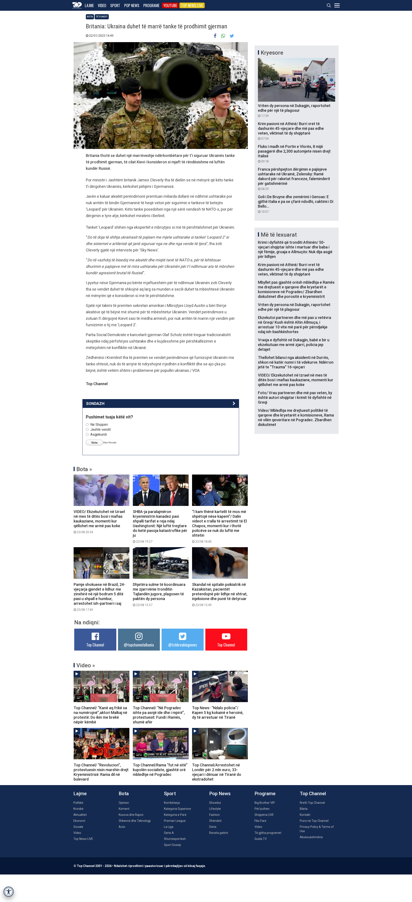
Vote (94, 442)
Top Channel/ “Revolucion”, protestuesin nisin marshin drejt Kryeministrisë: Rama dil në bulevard (101, 772)
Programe (151, 5)
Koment (124, 808)
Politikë (78, 802)
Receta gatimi (218, 833)
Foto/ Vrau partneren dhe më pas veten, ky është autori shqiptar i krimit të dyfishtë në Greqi (295, 397)
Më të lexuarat (279, 234)
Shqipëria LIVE (264, 814)
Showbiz (215, 802)
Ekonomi (79, 820)
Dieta (212, 826)
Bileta (303, 808)
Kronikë (78, 808)
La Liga (168, 826)
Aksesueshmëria (311, 837)
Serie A (169, 833)
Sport (115, 5)
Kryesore (272, 52)
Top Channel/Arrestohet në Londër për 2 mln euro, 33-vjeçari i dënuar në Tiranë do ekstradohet (216, 772)
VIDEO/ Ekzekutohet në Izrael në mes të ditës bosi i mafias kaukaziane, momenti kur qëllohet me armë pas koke (99, 521)
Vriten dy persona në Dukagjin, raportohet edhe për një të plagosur (294, 110)
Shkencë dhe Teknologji (135, 820)
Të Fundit (102, 16)
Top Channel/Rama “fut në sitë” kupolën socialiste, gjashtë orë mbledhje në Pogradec (160, 770)
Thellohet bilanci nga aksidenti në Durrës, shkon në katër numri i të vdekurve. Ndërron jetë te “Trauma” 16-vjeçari (295, 362)
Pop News (131, 5)
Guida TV (260, 839)
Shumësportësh (175, 839)
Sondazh (95, 403)
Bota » (84, 469)
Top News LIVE (192, 5)
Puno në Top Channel (314, 820)
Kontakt (305, 814)
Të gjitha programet (267, 833)
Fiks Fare (260, 820)
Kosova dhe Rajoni (131, 814)
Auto (122, 826)
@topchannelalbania (139, 645)
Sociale (78, 826)
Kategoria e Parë (175, 814)
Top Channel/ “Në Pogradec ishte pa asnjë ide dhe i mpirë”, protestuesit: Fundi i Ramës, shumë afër (159, 715)
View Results (110, 442)
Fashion (214, 814)
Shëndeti (215, 820)
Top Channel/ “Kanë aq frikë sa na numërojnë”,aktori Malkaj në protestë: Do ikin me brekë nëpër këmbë (100, 715)
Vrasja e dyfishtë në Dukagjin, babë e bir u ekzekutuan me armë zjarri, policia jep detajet (293, 345)
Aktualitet (80, 814)
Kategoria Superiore (177, 808)
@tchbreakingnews (182, 645)
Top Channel (95, 645)
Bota (90, 16)
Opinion (124, 802)
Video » (85, 665)
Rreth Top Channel (312, 802)
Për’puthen (262, 808)
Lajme (89, 5)
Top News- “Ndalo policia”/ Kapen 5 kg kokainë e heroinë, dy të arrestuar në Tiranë (217, 713)
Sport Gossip (172, 845)
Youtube (170, 5)
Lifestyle (215, 808)
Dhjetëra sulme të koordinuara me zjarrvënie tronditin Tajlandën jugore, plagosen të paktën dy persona (159, 594)
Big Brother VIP (264, 802)
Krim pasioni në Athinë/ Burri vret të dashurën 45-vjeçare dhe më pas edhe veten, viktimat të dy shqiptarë (291, 130)
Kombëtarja (172, 802)
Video (102, 5)
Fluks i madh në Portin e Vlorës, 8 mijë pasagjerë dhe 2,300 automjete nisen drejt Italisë (294, 153)
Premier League (175, 820)
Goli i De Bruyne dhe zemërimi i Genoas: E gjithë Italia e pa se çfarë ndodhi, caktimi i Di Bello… (295, 203)
